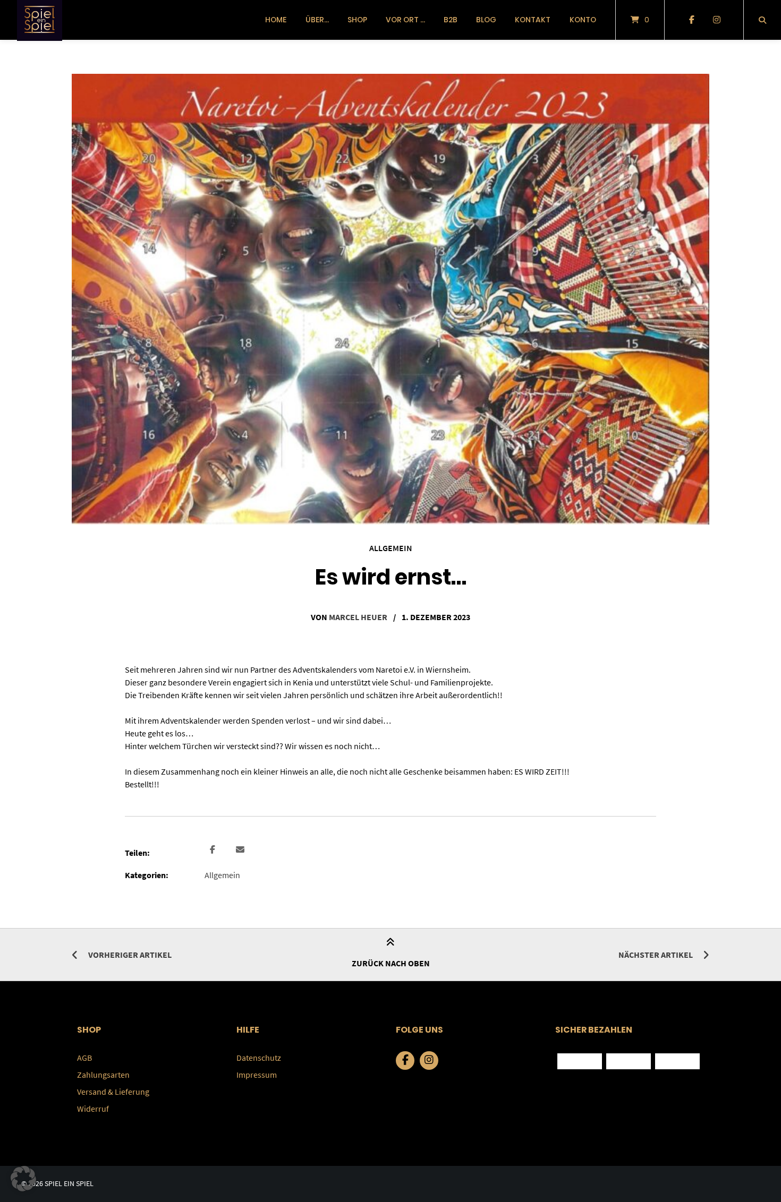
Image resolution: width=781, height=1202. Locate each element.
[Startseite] (39, 20)
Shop (357, 19)
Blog (486, 19)
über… (317, 19)
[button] (214, 850)
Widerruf (93, 1108)
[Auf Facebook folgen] (691, 20)
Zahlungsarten (103, 1074)
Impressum (256, 1074)
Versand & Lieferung (113, 1091)
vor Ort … (405, 19)
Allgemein (390, 548)
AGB (84, 1057)
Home (275, 19)
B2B (450, 19)
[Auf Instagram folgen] (716, 20)
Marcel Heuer (358, 617)
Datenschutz (258, 1057)
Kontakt (532, 19)
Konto (583, 19)
